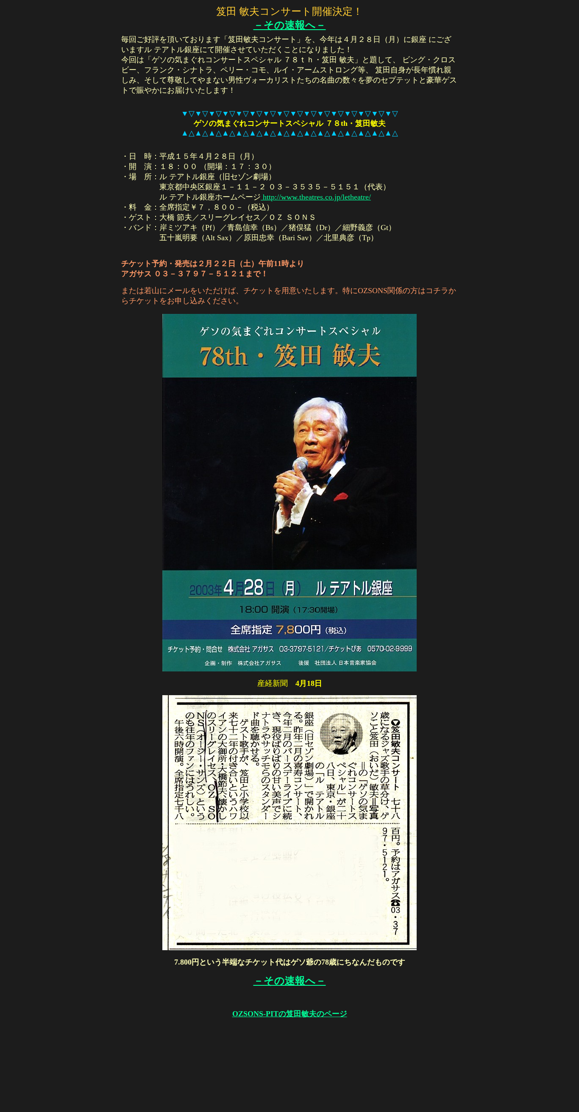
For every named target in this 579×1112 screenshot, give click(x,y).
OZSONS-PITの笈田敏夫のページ (289, 1013)
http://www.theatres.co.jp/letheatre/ (316, 197)
